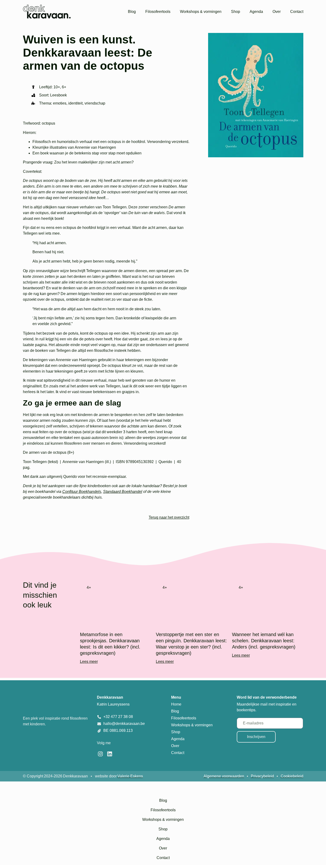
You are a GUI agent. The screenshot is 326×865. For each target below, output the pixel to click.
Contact (296, 12)
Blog (132, 12)
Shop (235, 12)
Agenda (256, 12)
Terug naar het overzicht (169, 517)
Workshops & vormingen (200, 12)
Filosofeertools (157, 12)
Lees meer (89, 661)
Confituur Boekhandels (81, 492)
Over (277, 12)
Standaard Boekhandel (122, 492)
